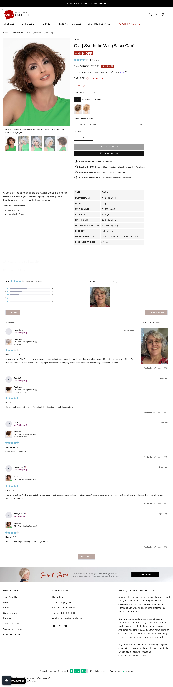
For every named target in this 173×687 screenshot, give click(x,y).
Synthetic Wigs (108, 220)
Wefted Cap (14, 211)
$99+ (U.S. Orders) (95, 161)
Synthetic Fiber (16, 214)
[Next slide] (69, 143)
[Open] (6, 680)
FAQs (6, 608)
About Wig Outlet (11, 624)
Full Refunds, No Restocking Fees (102, 172)
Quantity (77, 131)
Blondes (97, 99)
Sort (144, 322)
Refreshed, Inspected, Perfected (105, 177)
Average (105, 214)
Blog (5, 602)
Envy (76, 40)
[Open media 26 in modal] (65, 43)
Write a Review (158, 313)
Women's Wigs (108, 198)
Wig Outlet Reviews (12, 629)
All (77, 99)
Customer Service (11, 634)
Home (5, 33)
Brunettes (86, 99)
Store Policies (10, 613)
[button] (150, 14)
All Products (18, 33)
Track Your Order (11, 597)
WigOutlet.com (128, 597)
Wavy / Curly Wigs (110, 225)
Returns (7, 618)
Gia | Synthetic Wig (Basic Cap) (25, 343)
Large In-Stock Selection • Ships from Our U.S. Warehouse (112, 167)
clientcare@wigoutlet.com (70, 618)
